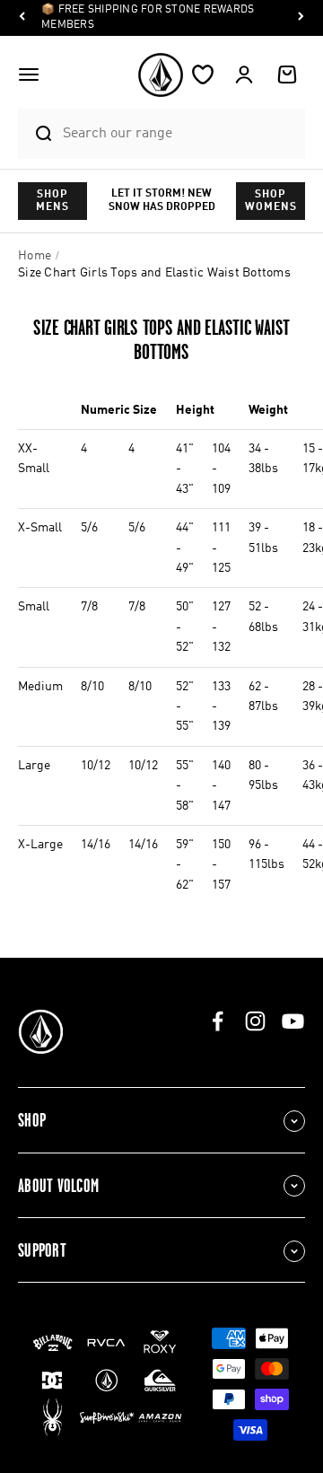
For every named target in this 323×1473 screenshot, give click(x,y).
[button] (28, 74)
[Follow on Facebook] (217, 1021)
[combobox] (179, 133)
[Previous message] (22, 18)
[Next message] (300, 18)
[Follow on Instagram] (255, 1021)
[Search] (36, 133)
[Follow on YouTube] (293, 1021)
